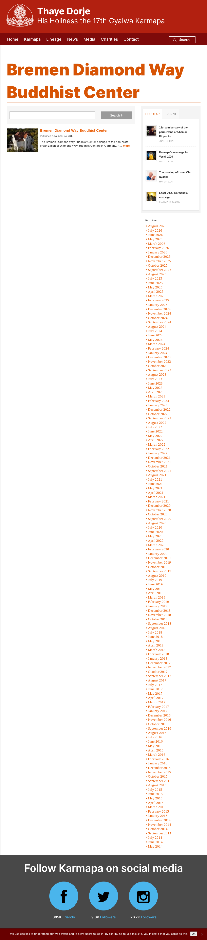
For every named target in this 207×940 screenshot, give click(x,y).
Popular (152, 114)
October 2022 (158, 414)
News (72, 39)
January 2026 (157, 252)
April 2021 (156, 493)
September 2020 (159, 519)
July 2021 (155, 479)
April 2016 (156, 750)
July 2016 (155, 737)
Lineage (53, 39)
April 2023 (156, 392)
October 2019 (158, 567)
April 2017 (156, 698)
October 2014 (158, 829)
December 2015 (159, 768)
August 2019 (157, 576)
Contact (131, 39)
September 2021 (159, 471)
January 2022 (157, 453)
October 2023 (158, 366)
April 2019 (156, 593)
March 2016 (156, 755)
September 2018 (159, 623)
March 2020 (156, 545)
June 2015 (155, 794)
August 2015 (157, 785)
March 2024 (156, 344)
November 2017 (159, 667)
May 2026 (155, 239)
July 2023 (155, 379)
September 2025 (159, 270)
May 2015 (155, 798)
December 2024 (159, 309)
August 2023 (157, 374)
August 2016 (157, 733)
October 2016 (158, 724)
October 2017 (158, 672)
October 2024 (158, 318)
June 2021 (155, 484)
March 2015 (156, 807)
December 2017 (159, 663)
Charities (109, 39)
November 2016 (159, 720)
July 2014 (155, 837)
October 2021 (158, 466)
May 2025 (155, 287)
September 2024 (159, 322)
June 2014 (155, 842)
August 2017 (157, 680)
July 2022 (155, 427)
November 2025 (159, 261)
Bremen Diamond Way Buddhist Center (74, 130)
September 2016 (159, 728)
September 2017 (159, 676)
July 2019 (155, 580)
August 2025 (157, 274)
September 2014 (159, 833)
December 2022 (159, 409)
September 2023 (159, 370)
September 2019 (159, 571)
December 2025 (159, 257)
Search (184, 39)
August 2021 (157, 475)
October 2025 (158, 265)
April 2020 (156, 541)
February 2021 (158, 501)
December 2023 (159, 357)
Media (89, 39)
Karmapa (32, 39)
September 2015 (159, 781)
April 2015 (156, 803)
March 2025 (156, 296)
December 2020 (159, 506)
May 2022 (155, 436)
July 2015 (155, 790)
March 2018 (156, 650)
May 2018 (155, 641)
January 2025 (157, 305)
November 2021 (159, 462)
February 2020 (158, 549)
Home (12, 39)
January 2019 (157, 606)
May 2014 (155, 846)
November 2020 (159, 510)
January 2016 (157, 763)
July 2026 (155, 230)
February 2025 (158, 300)
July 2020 (155, 527)
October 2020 (158, 514)
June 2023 (155, 383)
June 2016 (155, 741)
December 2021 (159, 458)
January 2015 (157, 816)
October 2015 (158, 776)
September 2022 (159, 418)
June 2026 (155, 235)
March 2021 (156, 497)
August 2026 (157, 226)
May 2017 (155, 693)
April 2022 (156, 440)
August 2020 (157, 523)
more (126, 145)
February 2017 (158, 707)
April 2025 (156, 292)
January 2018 (157, 658)
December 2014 (159, 820)
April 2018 (156, 645)
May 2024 (155, 340)
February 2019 (158, 602)
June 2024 (155, 335)
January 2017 (157, 711)
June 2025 (155, 283)
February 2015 (158, 811)
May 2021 (155, 488)
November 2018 (159, 615)
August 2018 (157, 628)
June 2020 (155, 532)
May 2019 (155, 589)
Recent (171, 114)
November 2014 (159, 825)
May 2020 (155, 536)
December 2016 (159, 715)
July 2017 (155, 685)
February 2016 (158, 759)
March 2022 (156, 444)
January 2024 (157, 353)
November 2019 (159, 562)
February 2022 (158, 449)
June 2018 (155, 637)
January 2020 (157, 554)
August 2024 (157, 327)
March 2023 (156, 396)
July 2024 (155, 331)
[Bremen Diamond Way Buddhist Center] (22, 140)
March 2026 (156, 244)
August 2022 (157, 423)
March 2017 (156, 702)
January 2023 (157, 405)
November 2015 (159, 772)
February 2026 (158, 248)
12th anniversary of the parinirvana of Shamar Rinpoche (173, 132)
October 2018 (158, 619)
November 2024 (159, 313)
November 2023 (159, 361)
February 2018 (158, 654)
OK (193, 933)
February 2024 (158, 348)
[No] (202, 934)
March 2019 (156, 597)
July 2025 (155, 278)
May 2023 (155, 388)
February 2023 (158, 401)
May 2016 (155, 746)
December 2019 (159, 558)
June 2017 (155, 689)
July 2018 (155, 632)
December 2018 (159, 611)
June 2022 (155, 431)
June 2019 (155, 584)
